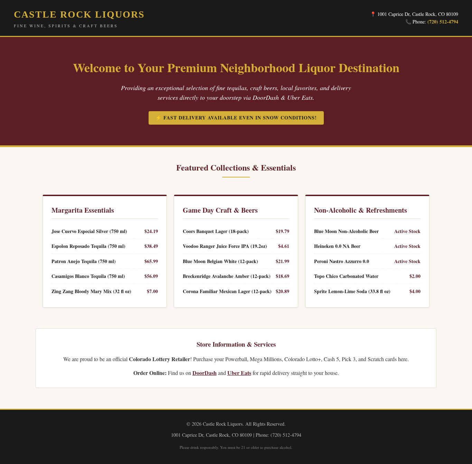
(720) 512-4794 (442, 21)
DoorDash (204, 373)
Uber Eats (239, 373)
